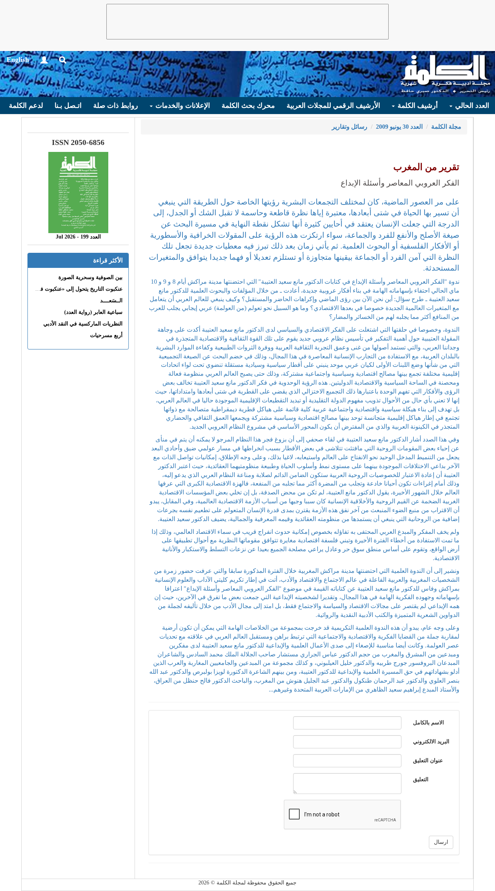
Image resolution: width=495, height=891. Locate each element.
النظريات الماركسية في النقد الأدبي (83, 324)
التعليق (420, 779)
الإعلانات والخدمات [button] (182, 105)
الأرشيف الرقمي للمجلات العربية (333, 105)
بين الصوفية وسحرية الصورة (90, 277)
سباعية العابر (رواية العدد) (93, 312)
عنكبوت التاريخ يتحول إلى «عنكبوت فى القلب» (71, 289)
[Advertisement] (247, 21)
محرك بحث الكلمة (248, 105)
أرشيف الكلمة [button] (417, 105)
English (18, 59)
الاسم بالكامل (428, 723)
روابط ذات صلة (115, 105)
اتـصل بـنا (68, 105)
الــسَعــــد (111, 300)
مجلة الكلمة (446, 126)
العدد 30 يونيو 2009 (399, 126)
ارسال (441, 842)
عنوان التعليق (428, 760)
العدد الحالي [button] (471, 105)
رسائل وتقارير (349, 126)
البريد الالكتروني (431, 741)
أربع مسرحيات (106, 335)
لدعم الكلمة (26, 105)
